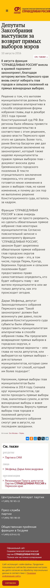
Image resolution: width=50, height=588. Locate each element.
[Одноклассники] (31, 438)
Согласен (10, 583)
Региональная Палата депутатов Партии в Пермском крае (25, 483)
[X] (39, 438)
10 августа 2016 (11, 53)
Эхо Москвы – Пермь (16, 433)
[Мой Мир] (35, 438)
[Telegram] (47, 438)
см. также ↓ (41, 56)
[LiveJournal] (43, 438)
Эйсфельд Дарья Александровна (24, 469)
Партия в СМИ (13, 457)
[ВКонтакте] (27, 438)
